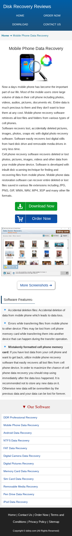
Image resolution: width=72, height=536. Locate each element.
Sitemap (54, 521)
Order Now (41, 218)
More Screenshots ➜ (36, 285)
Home (12, 514)
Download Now (41, 206)
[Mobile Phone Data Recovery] (36, 275)
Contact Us (25, 514)
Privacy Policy (37, 521)
